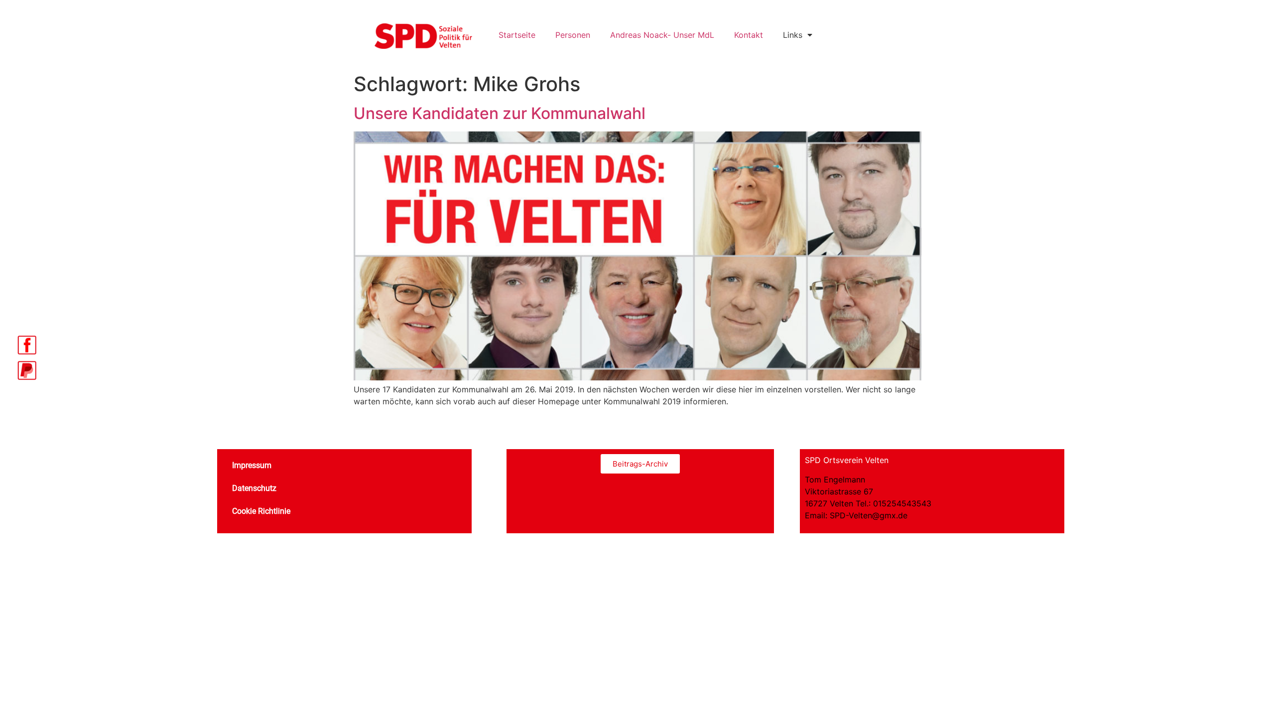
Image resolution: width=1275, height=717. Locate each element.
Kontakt (748, 35)
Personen (572, 35)
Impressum (251, 465)
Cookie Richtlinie (261, 511)
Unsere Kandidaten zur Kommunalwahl (499, 113)
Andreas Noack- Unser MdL (662, 35)
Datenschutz (254, 488)
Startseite (517, 35)
